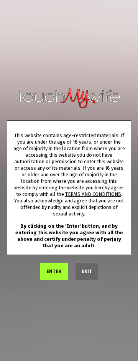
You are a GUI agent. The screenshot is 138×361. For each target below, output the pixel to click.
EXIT (87, 271)
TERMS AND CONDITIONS (93, 194)
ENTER (54, 271)
